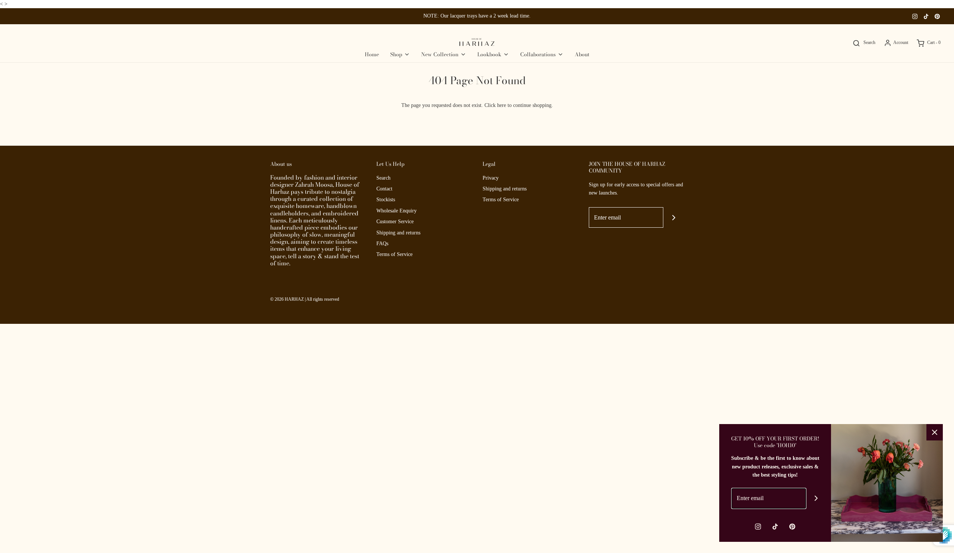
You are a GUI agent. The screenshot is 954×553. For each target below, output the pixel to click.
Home (372, 54)
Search (383, 178)
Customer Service (395, 221)
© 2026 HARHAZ (287, 299)
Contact (384, 189)
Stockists (385, 199)
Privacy (491, 178)
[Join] (673, 217)
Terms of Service (394, 254)
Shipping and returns (398, 233)
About (582, 54)
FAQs (382, 243)
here (501, 105)
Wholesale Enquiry (396, 211)
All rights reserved (322, 299)
